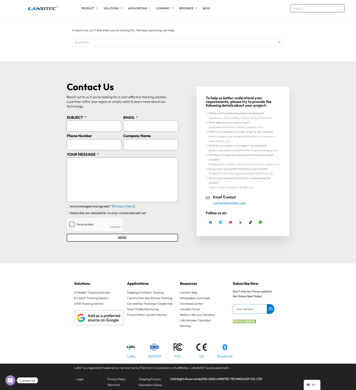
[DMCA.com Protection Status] (244, 322)
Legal (79, 379)
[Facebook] (210, 222)
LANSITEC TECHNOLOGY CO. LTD (239, 379)
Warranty (114, 385)
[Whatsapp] (260, 222)
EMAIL (129, 117)
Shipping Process (150, 379)
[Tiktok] (250, 222)
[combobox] (318, 8)
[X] (240, 222)
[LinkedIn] (230, 222)
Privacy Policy (123, 206)
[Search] (279, 42)
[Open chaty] (10, 380)
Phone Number (79, 135)
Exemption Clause (150, 385)
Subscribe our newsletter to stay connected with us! (108, 213)
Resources (188, 283)
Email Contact (224, 197)
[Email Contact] (208, 197)
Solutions (111, 8)
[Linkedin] (220, 222)
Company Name (137, 135)
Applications (137, 8)
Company (163, 8)
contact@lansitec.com (229, 203)
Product (87, 8)
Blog (206, 8)
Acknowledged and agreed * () (102, 206)
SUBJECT (75, 117)
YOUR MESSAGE (81, 154)
